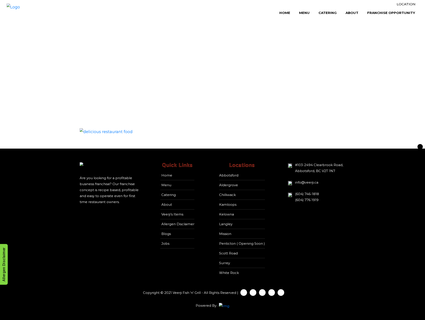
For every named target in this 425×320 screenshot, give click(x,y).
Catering (328, 13)
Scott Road (228, 253)
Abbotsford (228, 175)
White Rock (229, 273)
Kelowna (226, 214)
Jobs (165, 243)
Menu (304, 13)
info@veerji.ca (306, 182)
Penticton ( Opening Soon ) (242, 243)
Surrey (224, 263)
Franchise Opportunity (391, 13)
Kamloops (227, 204)
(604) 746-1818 (307, 194)
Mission (225, 234)
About (352, 13)
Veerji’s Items (172, 214)
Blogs (166, 234)
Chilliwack (227, 195)
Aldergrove (228, 185)
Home (284, 13)
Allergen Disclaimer (177, 224)
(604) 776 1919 (307, 200)
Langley (225, 224)
